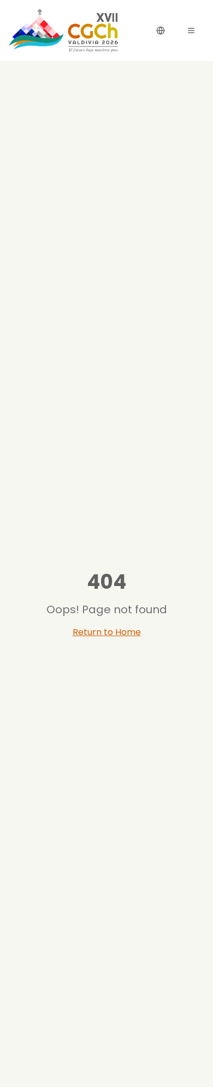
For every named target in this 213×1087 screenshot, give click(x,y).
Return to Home (107, 632)
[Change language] (160, 30)
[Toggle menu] (191, 30)
